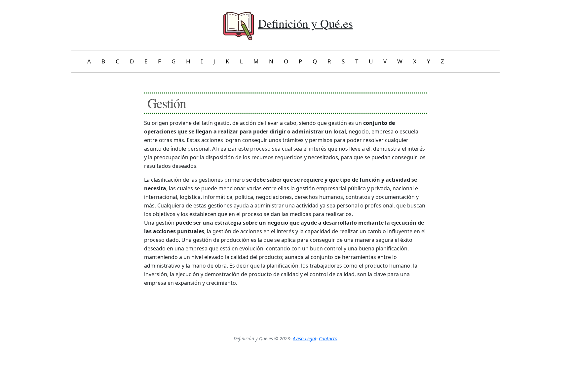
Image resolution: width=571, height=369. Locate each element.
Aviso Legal (304, 338)
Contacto (328, 338)
